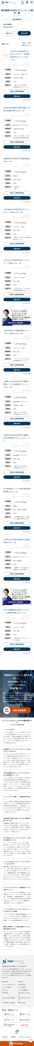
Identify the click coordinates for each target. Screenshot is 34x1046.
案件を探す (5, 981)
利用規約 (13, 1037)
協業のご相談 (21, 1002)
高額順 (29, 43)
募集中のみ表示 (27, 45)
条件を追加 (24, 33)
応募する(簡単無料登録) (17, 91)
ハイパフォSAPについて (8, 984)
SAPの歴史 (5, 993)
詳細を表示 (17, 96)
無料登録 (20, 981)
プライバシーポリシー (25, 1037)
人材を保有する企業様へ (9, 1002)
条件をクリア (10, 33)
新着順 (24, 43)
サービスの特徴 (6, 987)
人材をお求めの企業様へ (9, 997)
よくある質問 (21, 987)
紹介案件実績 (21, 984)
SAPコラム (5, 990)
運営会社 (5, 1037)
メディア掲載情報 (23, 990)
